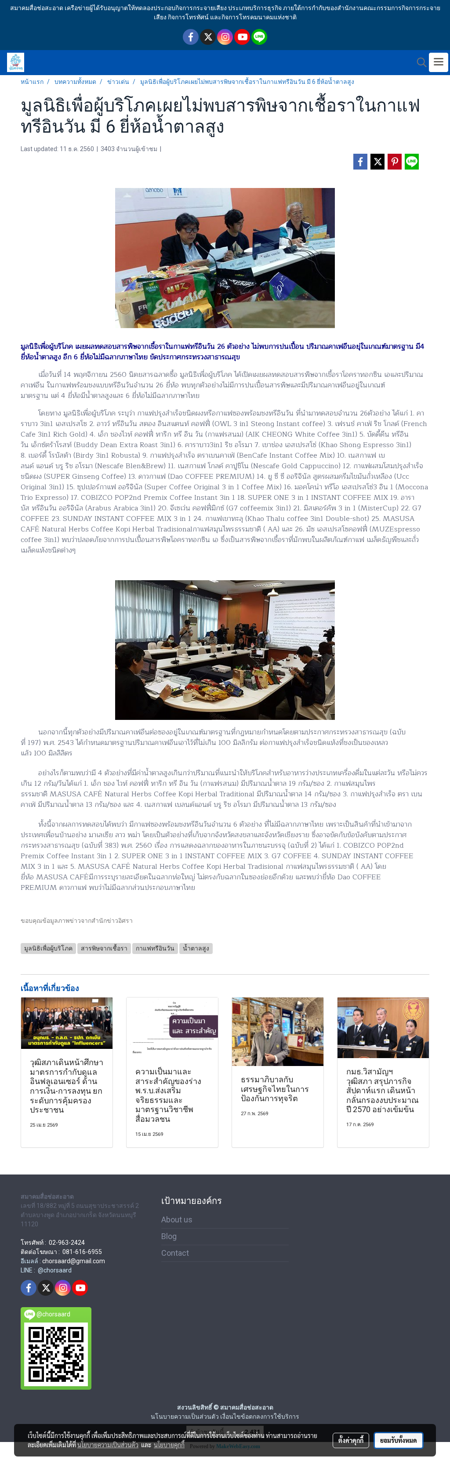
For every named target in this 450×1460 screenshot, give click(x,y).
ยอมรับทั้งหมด (398, 1440)
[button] (419, 62)
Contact (175, 1253)
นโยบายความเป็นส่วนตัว (107, 1445)
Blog (169, 1236)
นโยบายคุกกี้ (169, 1445)
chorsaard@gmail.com (73, 1261)
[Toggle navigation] (438, 62)
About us (176, 1219)
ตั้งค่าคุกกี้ (350, 1440)
